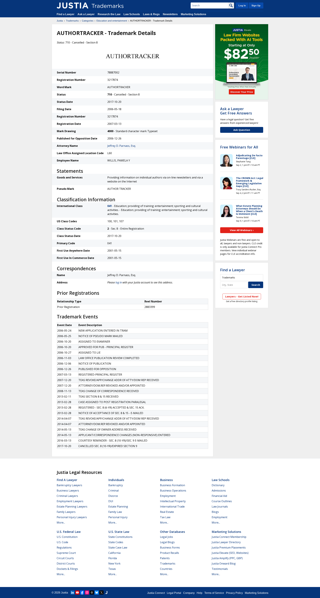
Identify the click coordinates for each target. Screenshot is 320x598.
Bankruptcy (115, 485)
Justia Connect (156, 593)
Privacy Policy (234, 593)
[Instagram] (87, 593)
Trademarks (72, 20)
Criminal (113, 490)
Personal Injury (118, 517)
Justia (60, 20)
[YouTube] (77, 593)
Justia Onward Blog (224, 563)
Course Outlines (222, 501)
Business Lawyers (68, 490)
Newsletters (170, 14)
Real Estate (167, 512)
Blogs (215, 512)
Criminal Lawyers (67, 496)
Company (189, 593)
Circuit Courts (65, 558)
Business (166, 480)
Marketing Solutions (193, 14)
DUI (110, 501)
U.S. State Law (118, 532)
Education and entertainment (111, 20)
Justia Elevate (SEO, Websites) (230, 553)
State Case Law (117, 547)
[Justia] (72, 5)
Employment (168, 496)
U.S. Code (62, 542)
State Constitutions (120, 537)
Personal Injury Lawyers (72, 517)
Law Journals (220, 506)
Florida (112, 558)
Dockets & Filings (67, 569)
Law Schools (132, 14)
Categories (87, 20)
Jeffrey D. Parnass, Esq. (121, 146)
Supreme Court (66, 553)
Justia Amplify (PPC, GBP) (227, 558)
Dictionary (218, 485)
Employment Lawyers (70, 501)
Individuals (116, 480)
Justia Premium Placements (229, 547)
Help (199, 593)
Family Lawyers (66, 512)
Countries (166, 569)
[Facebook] (82, 593)
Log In (242, 5)
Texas (112, 569)
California (114, 553)
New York (114, 563)
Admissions (219, 490)
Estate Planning (118, 506)
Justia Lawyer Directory (226, 542)
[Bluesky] (97, 593)
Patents (165, 558)
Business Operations (173, 490)
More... (61, 522)
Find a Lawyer (65, 14)
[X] (102, 593)
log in (119, 282)
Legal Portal (174, 593)
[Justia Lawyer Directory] (106, 593)
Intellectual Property (173, 501)
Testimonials (220, 569)
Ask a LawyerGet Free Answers (236, 110)
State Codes (115, 542)
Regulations (64, 547)
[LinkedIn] (72, 593)
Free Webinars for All (239, 147)
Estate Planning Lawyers (72, 506)
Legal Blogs (167, 542)
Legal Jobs (166, 537)
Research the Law (109, 14)
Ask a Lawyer (86, 14)
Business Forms (170, 547)
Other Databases (172, 532)
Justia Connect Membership (229, 537)
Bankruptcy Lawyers (69, 485)
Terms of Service (214, 593)
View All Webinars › (242, 230)
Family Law (115, 512)
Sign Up (256, 5)
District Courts (66, 563)
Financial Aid (219, 496)
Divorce (113, 496)
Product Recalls (169, 553)
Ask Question (241, 129)
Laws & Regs (151, 14)
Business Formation (172, 485)
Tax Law (165, 517)
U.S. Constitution (67, 537)
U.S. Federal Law (69, 532)
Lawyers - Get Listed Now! (241, 296)
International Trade (172, 506)
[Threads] (92, 593)
